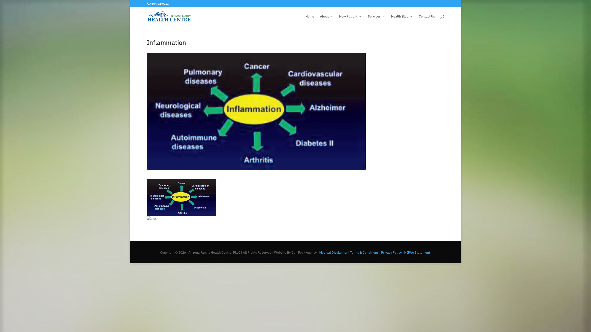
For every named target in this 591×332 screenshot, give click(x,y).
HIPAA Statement (417, 252)
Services (374, 16)
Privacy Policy (391, 252)
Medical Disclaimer (333, 252)
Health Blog (399, 16)
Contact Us (427, 16)
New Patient (348, 16)
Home (309, 16)
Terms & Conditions (364, 252)
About (324, 16)
